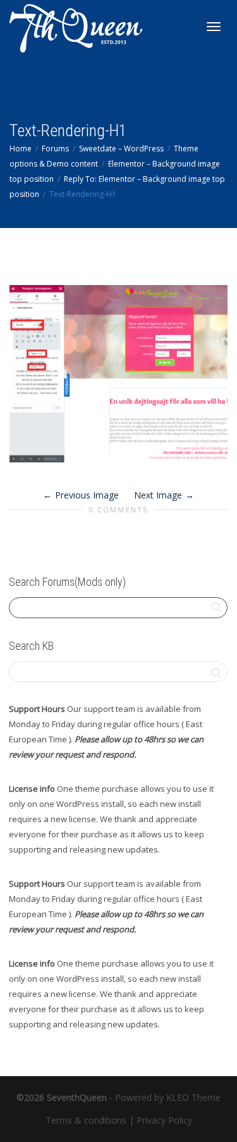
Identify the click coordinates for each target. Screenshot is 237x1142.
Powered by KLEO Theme (168, 1097)
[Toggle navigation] (214, 26)
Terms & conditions (86, 1120)
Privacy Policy (164, 1120)
